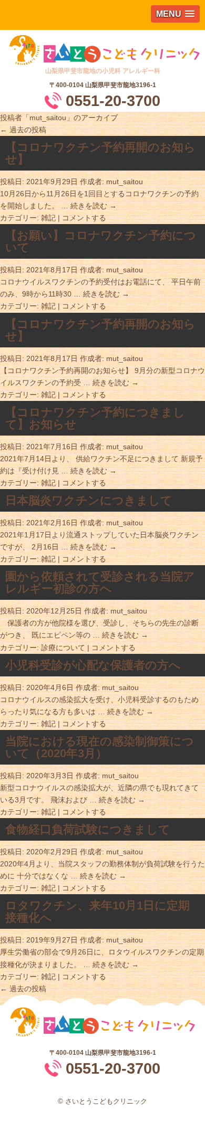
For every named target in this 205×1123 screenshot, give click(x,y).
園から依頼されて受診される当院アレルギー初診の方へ (100, 582)
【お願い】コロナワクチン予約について (100, 241)
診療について (63, 647)
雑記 (48, 218)
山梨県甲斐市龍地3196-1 (120, 85)
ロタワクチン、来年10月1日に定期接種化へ (97, 911)
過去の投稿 (23, 129)
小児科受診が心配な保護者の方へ (93, 665)
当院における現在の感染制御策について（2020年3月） (99, 747)
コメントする (84, 218)
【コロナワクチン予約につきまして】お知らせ (95, 418)
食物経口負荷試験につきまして (87, 829)
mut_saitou (47, 117)
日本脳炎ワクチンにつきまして (88, 500)
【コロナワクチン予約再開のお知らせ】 (100, 153)
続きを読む (93, 206)
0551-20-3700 (113, 100)
